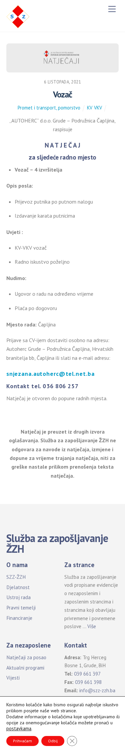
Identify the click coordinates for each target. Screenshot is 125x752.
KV (89, 107)
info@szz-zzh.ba (97, 690)
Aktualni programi (25, 668)
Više (91, 626)
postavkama (18, 729)
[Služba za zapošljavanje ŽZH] (18, 16)
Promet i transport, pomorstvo (49, 107)
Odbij (53, 740)
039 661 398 (88, 682)
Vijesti (13, 678)
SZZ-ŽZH (16, 577)
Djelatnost (18, 587)
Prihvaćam (22, 740)
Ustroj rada (18, 597)
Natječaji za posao (26, 657)
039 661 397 (87, 674)
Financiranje (19, 618)
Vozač (62, 94)
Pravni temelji (21, 607)
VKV (98, 107)
